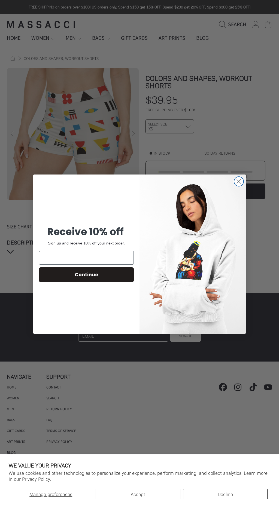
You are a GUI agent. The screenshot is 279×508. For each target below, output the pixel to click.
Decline (225, 494)
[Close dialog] (239, 181)
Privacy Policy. (36, 479)
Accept (138, 494)
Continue (86, 274)
